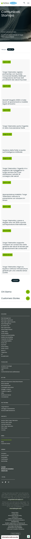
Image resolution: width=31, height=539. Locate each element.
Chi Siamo (3, 453)
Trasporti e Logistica (6, 391)
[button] (15, 533)
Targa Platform (5, 406)
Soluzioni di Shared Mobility (8, 335)
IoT (2, 354)
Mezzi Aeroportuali (5, 385)
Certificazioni (4, 459)
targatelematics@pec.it (15, 499)
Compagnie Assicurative (7, 387)
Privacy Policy (15, 512)
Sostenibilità (4, 457)
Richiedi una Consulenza (7, 469)
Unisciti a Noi (4, 470)
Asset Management (6, 323)
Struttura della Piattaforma (8, 410)
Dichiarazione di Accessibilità (15, 527)
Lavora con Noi (5, 455)
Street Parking (4, 346)
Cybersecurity (4, 368)
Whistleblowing (15, 521)
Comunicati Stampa (6, 440)
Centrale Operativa (6, 424)
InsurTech (3, 344)
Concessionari (4, 397)
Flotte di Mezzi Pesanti (6, 329)
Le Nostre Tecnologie (6, 366)
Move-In (3, 350)
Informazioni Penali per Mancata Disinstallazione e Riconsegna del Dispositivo (15, 525)
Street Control (4, 348)
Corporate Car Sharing (7, 339)
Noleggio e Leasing (6, 389)
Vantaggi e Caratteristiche (8, 408)
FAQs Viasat (4, 428)
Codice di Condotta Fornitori (15, 518)
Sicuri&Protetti (4, 356)
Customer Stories (5, 443)
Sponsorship (4, 461)
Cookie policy (15, 514)
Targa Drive (4, 352)
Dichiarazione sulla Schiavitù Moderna (15, 520)
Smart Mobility (4, 333)
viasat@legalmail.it (15, 508)
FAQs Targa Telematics (7, 426)
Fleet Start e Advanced (7, 320)
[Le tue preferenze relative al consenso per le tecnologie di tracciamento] (28, 536)
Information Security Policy (15, 515)
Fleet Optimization (6, 327)
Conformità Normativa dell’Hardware (10, 372)
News (2, 441)
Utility (2, 393)
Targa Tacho (4, 331)
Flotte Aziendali (5, 383)
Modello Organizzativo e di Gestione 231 (15, 523)
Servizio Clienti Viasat (6, 422)
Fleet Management (6, 318)
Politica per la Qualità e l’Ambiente (15, 529)
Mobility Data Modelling (7, 337)
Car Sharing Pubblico (6, 341)
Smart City (4, 343)
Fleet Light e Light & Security (8, 322)
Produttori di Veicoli (6, 395)
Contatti (3, 430)
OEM (2, 370)
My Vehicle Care (5, 325)
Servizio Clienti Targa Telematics (9, 420)
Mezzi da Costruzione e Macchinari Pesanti (12, 381)
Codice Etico (15, 517)
